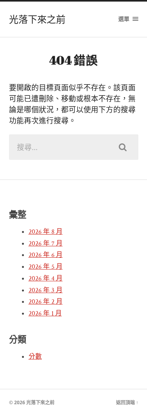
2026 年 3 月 (46, 290)
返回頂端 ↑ (127, 402)
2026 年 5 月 (46, 266)
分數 (35, 356)
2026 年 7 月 (46, 243)
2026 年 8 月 (46, 231)
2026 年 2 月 (46, 301)
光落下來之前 (37, 19)
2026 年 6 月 (46, 255)
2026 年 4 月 (46, 278)
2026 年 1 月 (45, 313)
